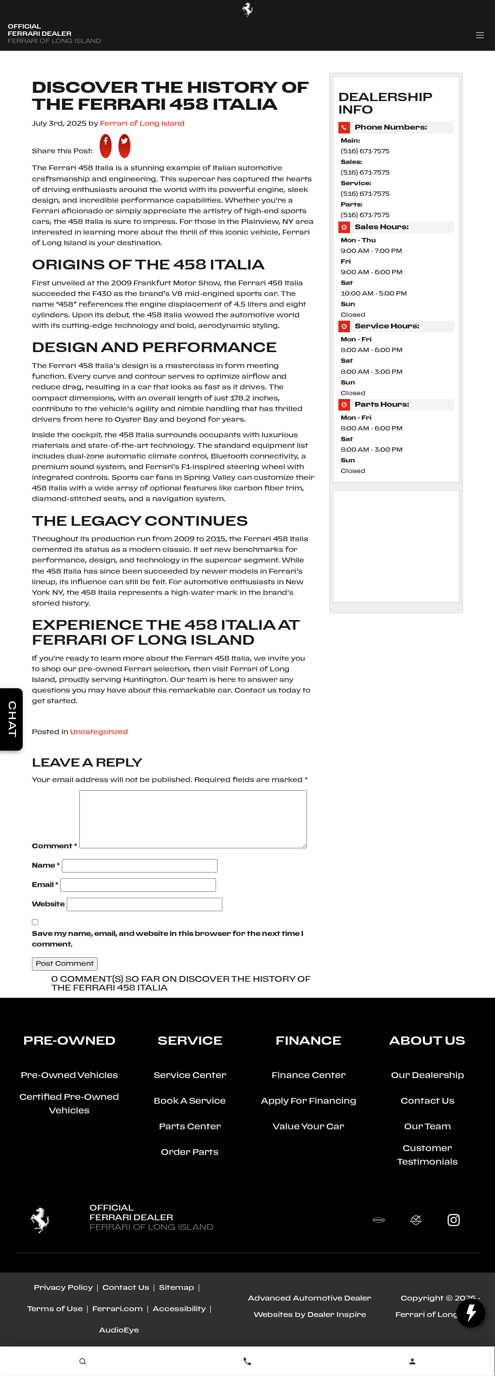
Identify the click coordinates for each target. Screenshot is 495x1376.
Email (45, 885)
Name (46, 866)
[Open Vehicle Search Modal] (82, 1361)
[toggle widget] (470, 1313)
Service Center (190, 1076)
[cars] (378, 1220)
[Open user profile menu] (412, 1361)
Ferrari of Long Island (142, 124)
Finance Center (309, 1076)
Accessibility (179, 1309)
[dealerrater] (416, 1220)
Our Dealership (427, 1076)
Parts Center (190, 1127)
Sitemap (176, 1288)
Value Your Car (308, 1127)
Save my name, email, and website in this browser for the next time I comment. (168, 939)
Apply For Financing (308, 1101)
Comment (54, 846)
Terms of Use (55, 1309)
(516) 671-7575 (365, 151)
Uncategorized (99, 732)
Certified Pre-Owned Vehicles (69, 1104)
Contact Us (427, 1101)
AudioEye (119, 1330)
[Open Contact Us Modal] (247, 1361)
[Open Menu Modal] (480, 35)
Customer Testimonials (427, 1155)
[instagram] (453, 1220)
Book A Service (190, 1101)
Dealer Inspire (336, 1315)
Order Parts (189, 1152)
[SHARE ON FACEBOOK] (106, 146)
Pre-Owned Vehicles (69, 1076)
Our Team (427, 1127)
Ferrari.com (117, 1309)
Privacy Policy (63, 1288)
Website (48, 904)
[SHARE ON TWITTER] (124, 146)
